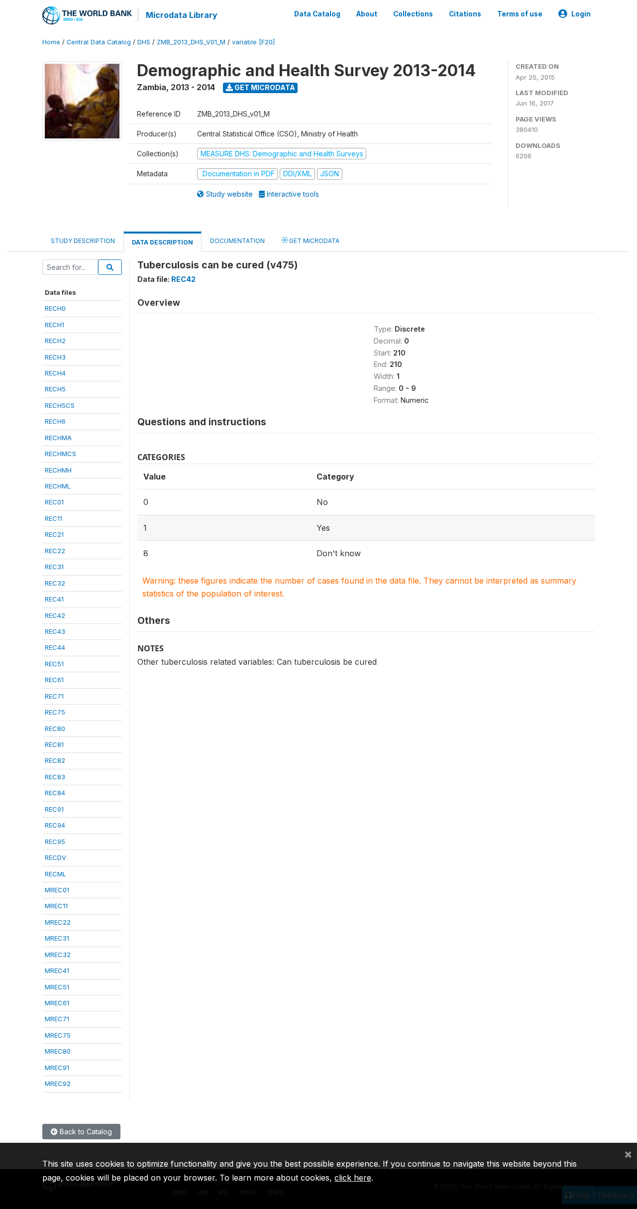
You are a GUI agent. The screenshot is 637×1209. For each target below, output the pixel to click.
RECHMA (58, 438)
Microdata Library (181, 15)
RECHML (58, 486)
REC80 (55, 728)
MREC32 (58, 955)
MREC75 (58, 1035)
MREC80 (58, 1051)
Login (581, 14)
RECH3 (55, 357)
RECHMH (58, 470)
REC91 (54, 809)
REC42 (55, 615)
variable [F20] (253, 42)
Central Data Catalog (99, 42)
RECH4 (55, 373)
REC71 (54, 696)
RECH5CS (60, 405)
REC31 (54, 567)
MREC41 (57, 970)
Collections (413, 14)
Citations (465, 14)
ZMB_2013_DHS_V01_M (191, 42)
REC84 (55, 793)
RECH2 (55, 341)
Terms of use (519, 14)
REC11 (53, 518)
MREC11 (56, 906)
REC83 (55, 777)
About (366, 14)
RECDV (55, 857)
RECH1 (54, 325)
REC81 (54, 744)
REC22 (55, 551)
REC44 (55, 647)
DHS (143, 42)
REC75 (55, 712)
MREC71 (57, 1019)
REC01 (54, 502)
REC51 (54, 664)
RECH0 (55, 308)
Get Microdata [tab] (313, 240)
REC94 (55, 825)
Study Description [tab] (83, 240)
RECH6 (55, 421)
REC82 (55, 760)
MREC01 (57, 890)
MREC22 (58, 922)
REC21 (54, 534)
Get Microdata (264, 87)
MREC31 (57, 938)
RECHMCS (60, 454)
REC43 (55, 631)
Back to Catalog (85, 1131)
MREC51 (57, 987)
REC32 (55, 583)
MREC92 (58, 1084)
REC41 (54, 599)
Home (51, 42)
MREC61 (57, 1003)
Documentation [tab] (237, 240)
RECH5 (55, 389)
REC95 (55, 842)
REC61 (54, 680)
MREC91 (57, 1068)
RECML (55, 874)
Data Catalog (317, 14)
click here (352, 1178)
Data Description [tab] (162, 242)
